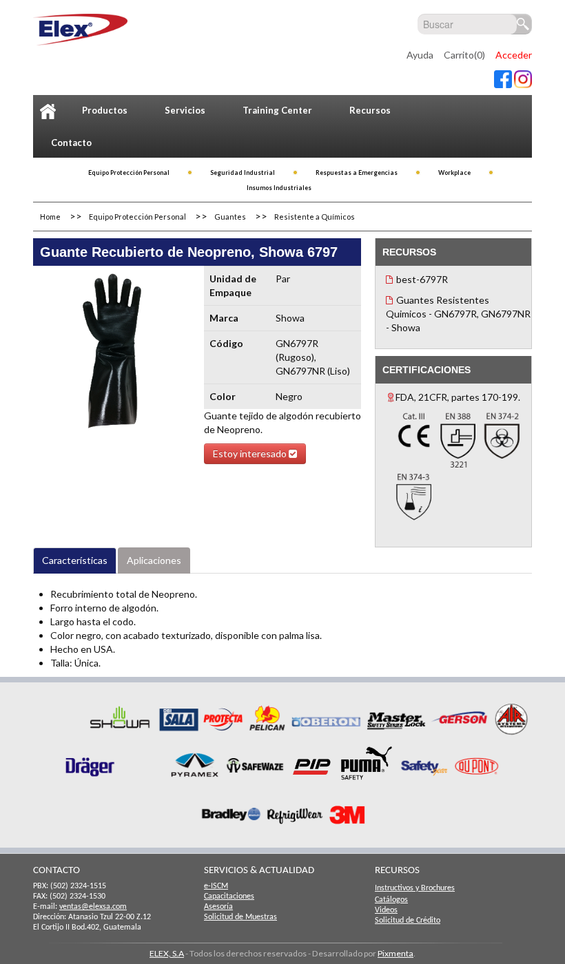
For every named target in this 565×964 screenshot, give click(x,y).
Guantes (230, 216)
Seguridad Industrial (242, 172)
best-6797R (422, 279)
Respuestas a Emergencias (357, 172)
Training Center (277, 110)
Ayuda (420, 55)
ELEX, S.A (167, 953)
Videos (386, 910)
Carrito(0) (464, 55)
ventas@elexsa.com (93, 907)
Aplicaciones (154, 560)
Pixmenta (395, 953)
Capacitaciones (229, 896)
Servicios (185, 110)
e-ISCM (216, 886)
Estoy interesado (251, 453)
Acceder (513, 55)
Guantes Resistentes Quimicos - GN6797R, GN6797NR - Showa (458, 313)
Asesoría (218, 907)
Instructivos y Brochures (415, 888)
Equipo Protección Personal (129, 172)
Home (50, 216)
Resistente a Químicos (314, 216)
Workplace (454, 172)
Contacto (71, 142)
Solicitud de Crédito (407, 920)
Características (74, 560)
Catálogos (391, 900)
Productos (104, 110)
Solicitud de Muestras (240, 917)
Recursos (370, 110)
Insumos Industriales (279, 187)
